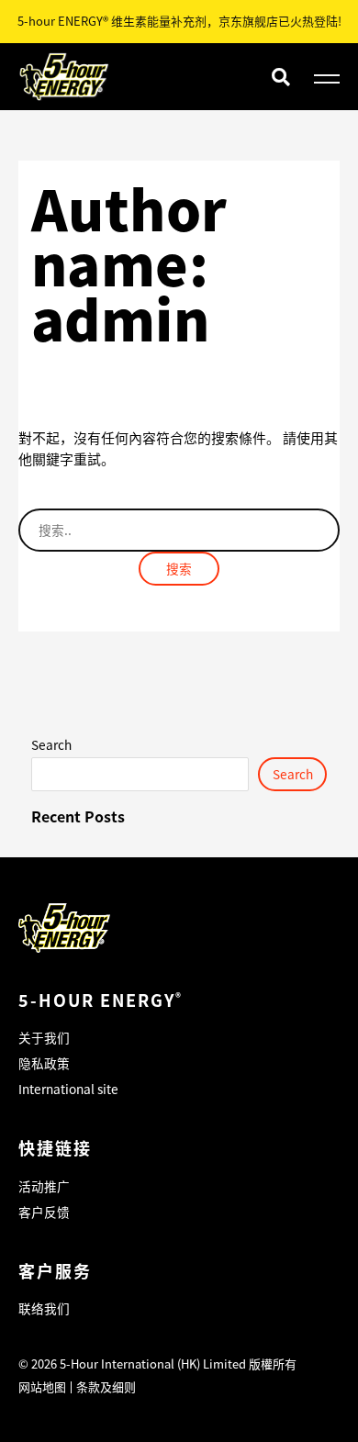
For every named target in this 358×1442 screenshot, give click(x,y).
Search (51, 744)
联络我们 (44, 1308)
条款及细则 (106, 1386)
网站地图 (42, 1386)
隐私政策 (44, 1063)
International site (68, 1088)
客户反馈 (44, 1211)
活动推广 (44, 1186)
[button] (280, 76)
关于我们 (44, 1037)
